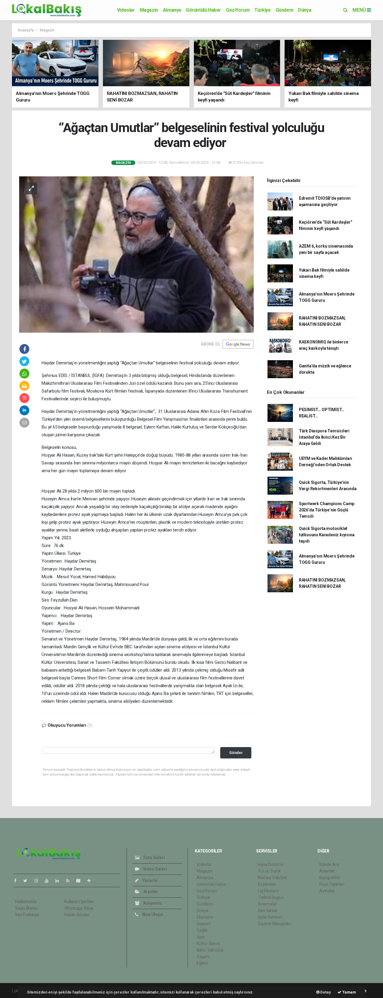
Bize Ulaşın (152, 914)
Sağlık (202, 930)
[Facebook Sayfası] (17, 880)
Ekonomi (205, 917)
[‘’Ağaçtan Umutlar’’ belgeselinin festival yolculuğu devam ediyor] (136, 254)
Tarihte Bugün (271, 897)
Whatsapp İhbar (78, 908)
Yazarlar (150, 880)
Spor (201, 937)
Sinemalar (267, 904)
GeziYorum (238, 10)
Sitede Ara (329, 864)
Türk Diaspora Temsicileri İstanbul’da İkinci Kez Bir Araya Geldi (324, 437)
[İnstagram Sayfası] (38, 880)
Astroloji (326, 890)
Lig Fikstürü (268, 890)
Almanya (172, 10)
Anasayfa (26, 30)
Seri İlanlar (267, 910)
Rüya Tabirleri (331, 884)
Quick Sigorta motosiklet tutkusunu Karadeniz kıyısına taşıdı (327, 534)
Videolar (126, 10)
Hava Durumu (270, 864)
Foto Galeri (153, 857)
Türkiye (262, 10)
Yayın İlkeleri (26, 908)
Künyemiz (152, 903)
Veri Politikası (27, 914)
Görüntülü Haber (203, 10)
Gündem (285, 10)
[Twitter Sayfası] (27, 880)
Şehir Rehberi (270, 917)
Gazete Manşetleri (275, 923)
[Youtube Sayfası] (49, 880)
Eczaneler (267, 884)
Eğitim (202, 963)
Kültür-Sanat (208, 943)
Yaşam (203, 956)
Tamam (348, 992)
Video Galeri (154, 869)
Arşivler (150, 891)
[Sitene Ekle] (91, 880)
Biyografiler (330, 877)
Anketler (327, 871)
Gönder (236, 752)
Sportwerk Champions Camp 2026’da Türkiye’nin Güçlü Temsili (326, 510)
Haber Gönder (77, 914)
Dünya (304, 10)
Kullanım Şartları (79, 901)
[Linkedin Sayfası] (59, 880)
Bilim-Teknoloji (210, 950)
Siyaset (203, 923)
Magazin (149, 10)
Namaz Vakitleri (272, 877)
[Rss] (70, 880)
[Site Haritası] (80, 880)
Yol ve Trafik (269, 871)
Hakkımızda (26, 901)
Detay (325, 992)
